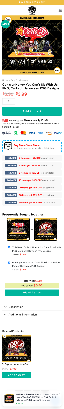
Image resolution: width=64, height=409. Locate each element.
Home (5, 80)
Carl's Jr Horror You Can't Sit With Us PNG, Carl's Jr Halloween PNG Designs (36, 249)
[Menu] (4, 10)
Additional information (23, 314)
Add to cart (32, 111)
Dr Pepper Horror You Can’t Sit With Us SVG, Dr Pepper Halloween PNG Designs (36, 264)
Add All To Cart (31, 292)
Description (16, 307)
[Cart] (60, 10)
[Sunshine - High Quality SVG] (32, 10)
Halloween (23, 80)
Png (13, 80)
